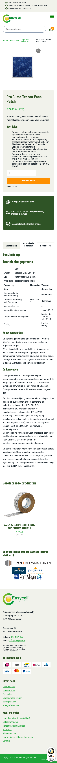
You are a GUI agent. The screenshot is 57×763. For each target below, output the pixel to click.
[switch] (51, 759)
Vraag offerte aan (11, 705)
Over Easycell (9, 686)
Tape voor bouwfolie (25, 40)
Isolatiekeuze (9, 690)
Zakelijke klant (9, 701)
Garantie (6, 741)
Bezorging (7, 729)
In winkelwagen (28, 181)
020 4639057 (17, 637)
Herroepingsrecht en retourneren (18, 737)
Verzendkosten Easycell (14, 726)
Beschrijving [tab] (11, 245)
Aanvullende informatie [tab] (28, 244)
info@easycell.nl (17, 640)
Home (5, 40)
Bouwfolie (14, 40)
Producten (7, 694)
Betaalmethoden (10, 722)
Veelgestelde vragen (12, 698)
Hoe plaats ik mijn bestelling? (16, 718)
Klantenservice (9, 733)
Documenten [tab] (45, 245)
